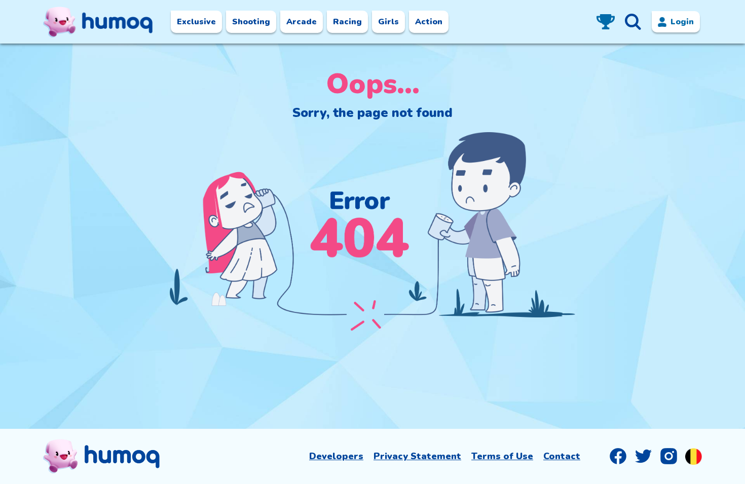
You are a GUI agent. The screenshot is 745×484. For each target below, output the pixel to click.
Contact (561, 456)
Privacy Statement (417, 456)
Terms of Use (502, 456)
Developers (336, 456)
